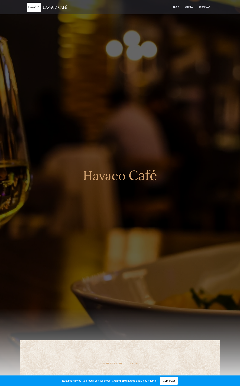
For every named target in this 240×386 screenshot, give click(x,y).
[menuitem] (176, 7)
